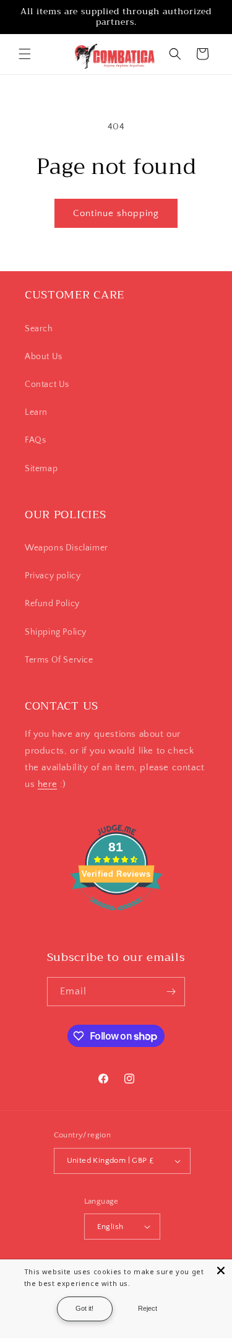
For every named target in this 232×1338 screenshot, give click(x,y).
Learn (36, 412)
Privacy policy (52, 576)
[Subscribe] (170, 991)
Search (39, 329)
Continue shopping (116, 213)
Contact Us (47, 384)
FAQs (35, 440)
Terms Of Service (59, 660)
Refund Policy (52, 604)
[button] (24, 53)
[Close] (221, 1270)
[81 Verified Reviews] (116, 917)
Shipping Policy (56, 632)
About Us (43, 357)
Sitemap (41, 469)
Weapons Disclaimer (66, 548)
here (47, 784)
